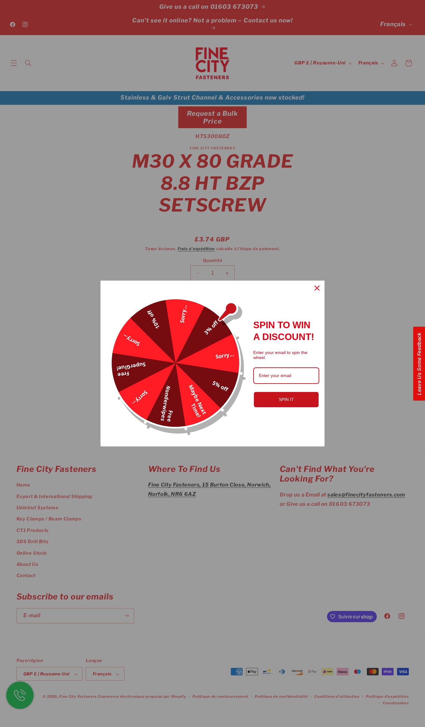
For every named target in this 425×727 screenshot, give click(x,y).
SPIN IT (286, 399)
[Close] (317, 288)
